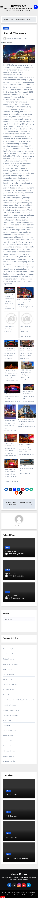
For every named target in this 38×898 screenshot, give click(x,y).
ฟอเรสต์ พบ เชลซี (8, 654)
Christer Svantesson (9, 674)
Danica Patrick (7, 725)
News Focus (18, 5)
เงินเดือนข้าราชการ (8, 659)
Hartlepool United (8, 741)
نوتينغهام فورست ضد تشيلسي (17, 858)
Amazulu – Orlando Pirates (11, 710)
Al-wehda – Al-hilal (8, 689)
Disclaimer (17, 895)
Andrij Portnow (7, 669)
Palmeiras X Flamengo (9, 751)
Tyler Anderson (11, 596)
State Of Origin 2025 (9, 730)
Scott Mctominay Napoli (10, 664)
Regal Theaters (14, 33)
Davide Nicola (10, 551)
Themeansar (31, 892)
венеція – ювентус (8, 756)
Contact (9, 895)
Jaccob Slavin (7, 746)
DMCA (24, 895)
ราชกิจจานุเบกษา (8, 735)
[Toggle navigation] (1, 7)
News (6, 28)
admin (11, 38)
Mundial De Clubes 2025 (10, 684)
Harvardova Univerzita (9, 705)
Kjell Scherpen (10, 574)
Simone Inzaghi (7, 679)
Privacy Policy (32, 895)
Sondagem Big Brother (10, 649)
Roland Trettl (7, 720)
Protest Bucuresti (8, 695)
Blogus (23, 892)
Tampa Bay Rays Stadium (10, 715)
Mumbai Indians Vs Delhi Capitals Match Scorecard (18, 700)
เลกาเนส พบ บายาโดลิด (9, 761)
